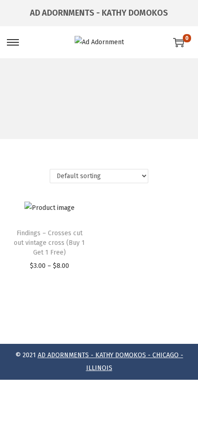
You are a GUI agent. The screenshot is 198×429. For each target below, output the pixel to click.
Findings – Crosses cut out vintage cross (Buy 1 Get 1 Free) (49, 242)
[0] (178, 42)
